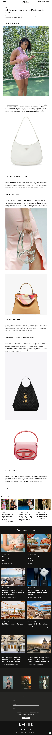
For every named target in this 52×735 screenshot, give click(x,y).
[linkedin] (13, 23)
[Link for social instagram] (27, 729)
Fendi (12, 326)
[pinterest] (11, 23)
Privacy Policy (31, 714)
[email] (6, 23)
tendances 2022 (20, 490)
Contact (18, 732)
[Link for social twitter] (21, 729)
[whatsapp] (17, 23)
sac (14, 490)
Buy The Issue (41, 1)
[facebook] (8, 23)
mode (11, 490)
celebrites (28, 490)
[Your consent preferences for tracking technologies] (50, 733)
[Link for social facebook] (24, 729)
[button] (50, 682)
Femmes (7, 7)
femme (7, 490)
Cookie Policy (32, 732)
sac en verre (12, 105)
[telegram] (19, 23)
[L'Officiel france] (26, 2)
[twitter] (15, 23)
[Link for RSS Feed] (30, 729)
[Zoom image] (26, 144)
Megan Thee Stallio (16, 108)
